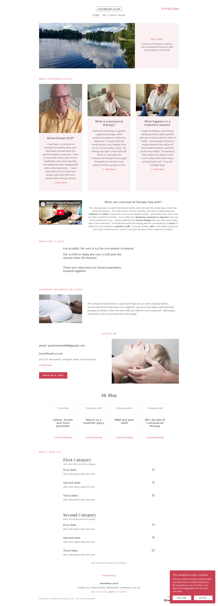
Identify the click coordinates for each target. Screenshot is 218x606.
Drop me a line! (53, 375)
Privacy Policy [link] (109, 575)
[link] (109, 9)
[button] (60, 182)
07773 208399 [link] (120, 592)
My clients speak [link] (114, 15)
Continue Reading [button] (63, 437)
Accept (203, 598)
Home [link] (96, 15)
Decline (181, 598)
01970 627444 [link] (102, 592)
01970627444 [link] (170, 9)
